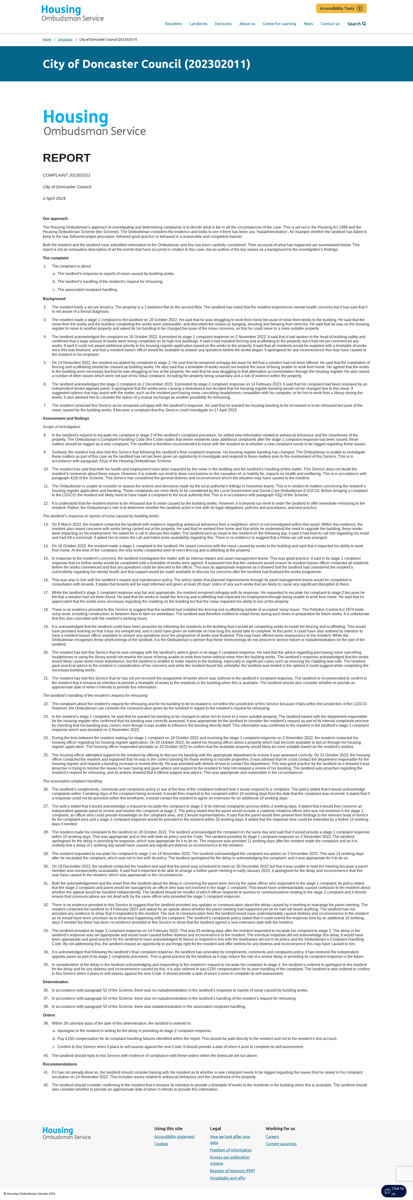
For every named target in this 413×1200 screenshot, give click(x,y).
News (308, 24)
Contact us (330, 24)
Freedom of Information (231, 1150)
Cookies (161, 1144)
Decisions (223, 24)
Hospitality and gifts (227, 1178)
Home (47, 39)
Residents (173, 24)
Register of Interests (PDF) (232, 1171)
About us (247, 24)
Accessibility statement (174, 1136)
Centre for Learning (279, 24)
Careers (272, 1136)
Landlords (198, 24)
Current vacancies (281, 1144)
